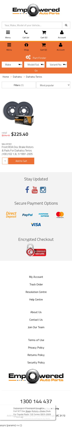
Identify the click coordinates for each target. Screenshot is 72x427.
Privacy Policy (36, 347)
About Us (36, 312)
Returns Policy (36, 355)
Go (36, 70)
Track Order (36, 284)
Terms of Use (36, 340)
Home (6, 76)
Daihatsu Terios (34, 76)
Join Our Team (36, 327)
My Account (36, 277)
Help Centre (36, 299)
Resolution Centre (36, 292)
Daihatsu (17, 76)
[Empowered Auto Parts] (36, 9)
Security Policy (36, 362)
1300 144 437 (36, 401)
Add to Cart (21, 161)
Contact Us (36, 319)
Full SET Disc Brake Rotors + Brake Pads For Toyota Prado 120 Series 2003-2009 (32, 412)
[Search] (66, 25)
